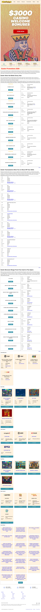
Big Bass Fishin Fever (20, 470)
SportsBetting (7, 450)
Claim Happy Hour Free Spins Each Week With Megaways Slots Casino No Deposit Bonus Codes (7, 569)
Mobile (13, 594)
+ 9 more (23, 501)
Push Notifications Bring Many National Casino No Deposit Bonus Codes (20, 545)
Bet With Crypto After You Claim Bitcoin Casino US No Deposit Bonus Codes (34, 553)
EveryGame (7, 436)
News (38, 1)
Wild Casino (12, 190)
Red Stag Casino (29, 340)
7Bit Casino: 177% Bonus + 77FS (34, 528)
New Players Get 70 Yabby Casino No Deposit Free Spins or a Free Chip (7, 529)
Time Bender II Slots (10, 213)
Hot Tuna (34, 398)
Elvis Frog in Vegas (7, 485)
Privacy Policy (38, 609)
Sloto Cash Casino (29, 310)
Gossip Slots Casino (10, 246)
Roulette (34, 609)
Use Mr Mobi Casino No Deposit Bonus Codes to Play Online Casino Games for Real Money (20, 561)
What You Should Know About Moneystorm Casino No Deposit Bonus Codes (7, 561)
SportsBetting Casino (10, 191)
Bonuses (23, 1)
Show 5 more (13, 598)
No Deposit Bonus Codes (29, 609)
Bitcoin (34, 1)
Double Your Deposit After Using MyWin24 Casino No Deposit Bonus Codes (34, 545)
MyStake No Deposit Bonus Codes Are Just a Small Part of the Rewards (20, 553)
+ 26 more (36, 502)
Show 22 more (23, 598)
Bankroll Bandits (34, 470)
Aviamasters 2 (20, 398)
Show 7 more (3, 598)
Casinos (18, 1)
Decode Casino (29, 331)
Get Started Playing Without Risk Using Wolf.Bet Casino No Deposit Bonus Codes (20, 529)
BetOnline (8, 190)
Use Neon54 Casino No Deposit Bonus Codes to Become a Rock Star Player (34, 537)
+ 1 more (34, 104)
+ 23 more (10, 501)
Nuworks (3, 594)
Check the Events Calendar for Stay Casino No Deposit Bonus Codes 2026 (34, 569)
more (39, 167)
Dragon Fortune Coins (7, 418)
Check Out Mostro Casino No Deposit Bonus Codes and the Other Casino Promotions (7, 545)
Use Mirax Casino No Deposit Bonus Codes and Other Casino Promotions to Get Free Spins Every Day (20, 577)
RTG (22, 594)
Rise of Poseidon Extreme (7, 399)
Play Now (10, 98)
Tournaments (29, 1)
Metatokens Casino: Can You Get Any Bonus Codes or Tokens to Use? (7, 577)
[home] (6, 3)
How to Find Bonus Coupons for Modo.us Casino (34, 560)
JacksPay (21, 436)
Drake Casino (15, 246)
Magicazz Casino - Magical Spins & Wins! (20, 568)
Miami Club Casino (29, 302)
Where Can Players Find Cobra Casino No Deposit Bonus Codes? (20, 536)
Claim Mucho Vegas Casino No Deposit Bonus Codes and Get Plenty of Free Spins (7, 553)
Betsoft (23, 597)
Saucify (3, 597)
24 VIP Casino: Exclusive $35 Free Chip (7, 536)
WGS (3, 593)
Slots (14, 1)
